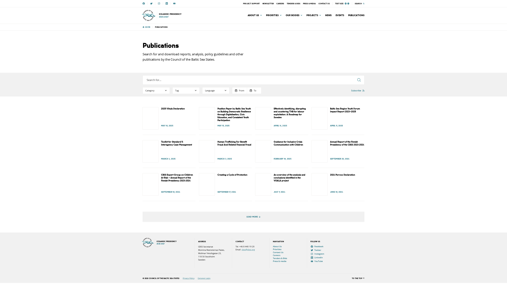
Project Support (251, 3)
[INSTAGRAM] (159, 3)
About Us (253, 15)
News (328, 15)
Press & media (309, 3)
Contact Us (324, 3)
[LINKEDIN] (166, 3)
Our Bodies (292, 15)
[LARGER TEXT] (346, 3)
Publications (356, 15)
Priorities (272, 15)
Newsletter (268, 3)
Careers (280, 3)
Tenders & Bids (293, 3)
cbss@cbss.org (248, 249)
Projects (312, 15)
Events (340, 15)
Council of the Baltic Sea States (164, 278)
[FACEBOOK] (143, 3)
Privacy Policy (188, 278)
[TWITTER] (151, 3)
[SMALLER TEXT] (348, 3)
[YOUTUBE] (174, 3)
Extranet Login (204, 278)
